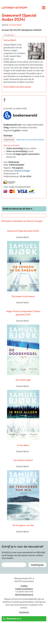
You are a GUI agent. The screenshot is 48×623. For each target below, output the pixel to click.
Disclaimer (24, 612)
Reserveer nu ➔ (14, 618)
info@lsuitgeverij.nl (24, 594)
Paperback (21, 139)
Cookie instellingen (24, 589)
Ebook (41, 139)
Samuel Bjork (15, 25)
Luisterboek (32, 139)
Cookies (24, 586)
